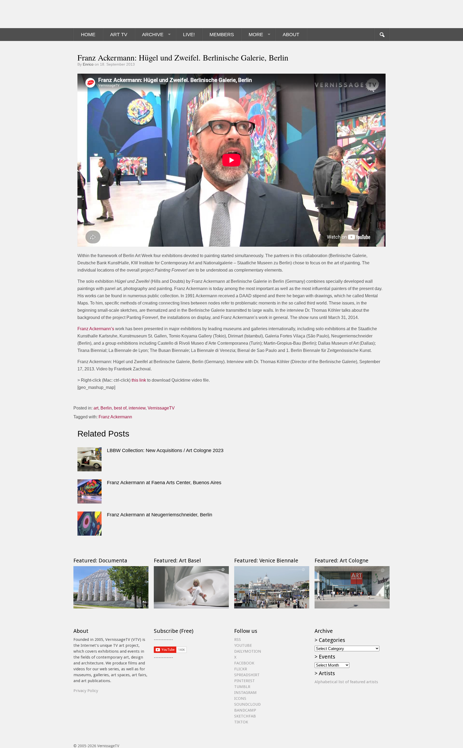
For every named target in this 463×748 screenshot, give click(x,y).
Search (382, 34)
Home (88, 34)
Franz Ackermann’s (95, 328)
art (96, 408)
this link (139, 380)
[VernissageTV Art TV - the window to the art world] (100, 14)
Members (222, 34)
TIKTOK (241, 722)
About (291, 34)
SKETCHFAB (245, 716)
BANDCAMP (245, 710)
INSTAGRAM (245, 692)
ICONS (240, 698)
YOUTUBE (243, 645)
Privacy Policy (85, 690)
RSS (237, 639)
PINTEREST (244, 680)
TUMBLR (242, 686)
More (256, 34)
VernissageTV (161, 408)
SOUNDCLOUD (247, 704)
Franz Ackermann (115, 417)
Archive (152, 34)
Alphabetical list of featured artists (346, 681)
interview (137, 408)
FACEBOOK (244, 663)
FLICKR (240, 669)
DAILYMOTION (247, 651)
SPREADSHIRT (247, 674)
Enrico (88, 64)
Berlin (106, 408)
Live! (189, 34)
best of (120, 408)
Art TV (118, 34)
